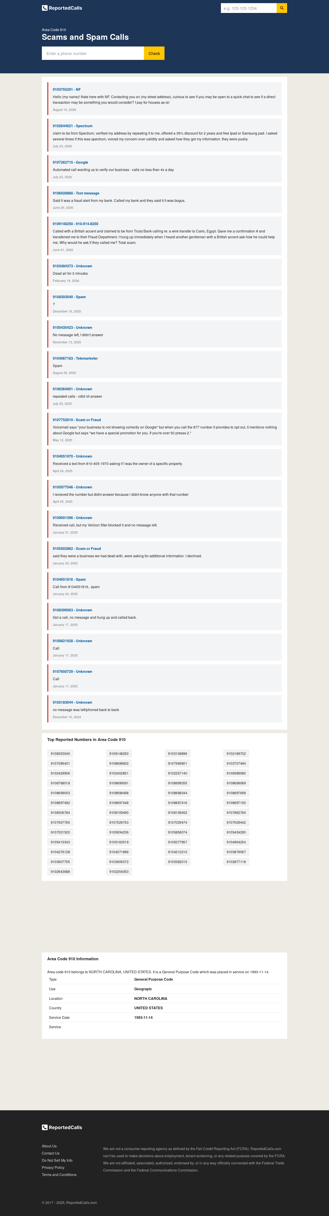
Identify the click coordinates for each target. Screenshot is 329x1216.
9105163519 (118, 842)
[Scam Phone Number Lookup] (62, 9)
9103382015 (177, 861)
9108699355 (177, 783)
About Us (49, 1145)
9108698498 (118, 792)
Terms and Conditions (59, 1174)
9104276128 (60, 851)
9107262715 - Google (70, 162)
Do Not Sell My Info (57, 1160)
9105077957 (177, 842)
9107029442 (236, 822)
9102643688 (60, 871)
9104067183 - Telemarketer (75, 358)
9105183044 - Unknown (72, 702)
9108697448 (118, 802)
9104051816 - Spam (69, 579)
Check (154, 53)
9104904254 (236, 842)
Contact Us (51, 1153)
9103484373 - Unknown (72, 265)
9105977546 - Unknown (72, 487)
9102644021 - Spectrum (72, 125)
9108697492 (60, 802)
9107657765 (60, 822)
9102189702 (236, 753)
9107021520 (60, 832)
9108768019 (60, 783)
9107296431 (60, 763)
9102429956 (60, 773)
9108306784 (60, 812)
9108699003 (60, 792)
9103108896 (177, 753)
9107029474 (177, 822)
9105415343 (60, 842)
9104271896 (118, 851)
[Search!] (282, 8)
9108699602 (118, 763)
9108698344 (177, 792)
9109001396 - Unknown (72, 517)
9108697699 (236, 792)
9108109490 (118, 812)
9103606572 (118, 861)
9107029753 (118, 822)
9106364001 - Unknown (72, 388)
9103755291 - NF (67, 89)
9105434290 (236, 832)
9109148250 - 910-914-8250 (75, 223)
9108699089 (236, 783)
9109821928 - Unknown (72, 640)
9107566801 (177, 763)
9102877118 (236, 861)
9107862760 (236, 812)
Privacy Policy (53, 1167)
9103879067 (236, 851)
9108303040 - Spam (69, 296)
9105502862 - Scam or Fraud (77, 548)
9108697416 (177, 802)
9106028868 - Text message (76, 193)
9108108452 (177, 812)
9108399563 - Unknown (72, 609)
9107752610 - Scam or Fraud (77, 419)
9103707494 (236, 763)
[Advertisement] (164, 916)
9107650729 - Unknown (72, 671)
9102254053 (118, 871)
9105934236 (118, 832)
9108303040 (60, 753)
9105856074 (177, 832)
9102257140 (177, 773)
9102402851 (118, 773)
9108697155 (236, 802)
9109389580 (236, 773)
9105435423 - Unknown (72, 327)
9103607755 (60, 861)
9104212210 (177, 851)
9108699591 (118, 783)
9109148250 (118, 753)
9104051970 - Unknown (72, 456)
